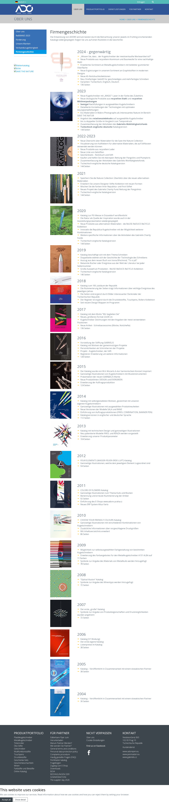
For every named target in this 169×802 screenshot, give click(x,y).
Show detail (20, 799)
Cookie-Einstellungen (95, 740)
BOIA (52, 771)
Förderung (21, 39)
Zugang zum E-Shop (59, 765)
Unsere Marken (23, 43)
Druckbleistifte (20, 757)
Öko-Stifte (18, 745)
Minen (17, 765)
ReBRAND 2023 (23, 35)
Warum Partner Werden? (61, 743)
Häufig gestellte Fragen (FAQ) (63, 757)
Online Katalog (20, 771)
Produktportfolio (95, 9)
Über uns (78, 9)
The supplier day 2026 (60, 780)
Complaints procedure (60, 754)
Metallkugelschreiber (23, 740)
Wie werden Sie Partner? (61, 745)
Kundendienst (129, 747)
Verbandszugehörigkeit (27, 47)
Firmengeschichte (146, 19)
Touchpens (19, 754)
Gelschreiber (19, 748)
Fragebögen (55, 763)
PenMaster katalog (58, 760)
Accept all (6, 799)
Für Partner (135, 9)
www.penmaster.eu (131, 754)
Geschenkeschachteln (23, 763)
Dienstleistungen (116, 9)
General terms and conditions (63, 748)
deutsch (21, 2)
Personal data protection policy (64, 751)
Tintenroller (19, 743)
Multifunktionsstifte (22, 751)
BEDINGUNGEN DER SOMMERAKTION (59, 775)
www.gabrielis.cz (130, 757)
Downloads (55, 768)
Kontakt (149, 9)
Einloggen (141, 2)
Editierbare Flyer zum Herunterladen (59, 739)
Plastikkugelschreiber (23, 737)
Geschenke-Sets (21, 760)
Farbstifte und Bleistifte (24, 768)
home (122, 19)
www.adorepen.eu (131, 751)
